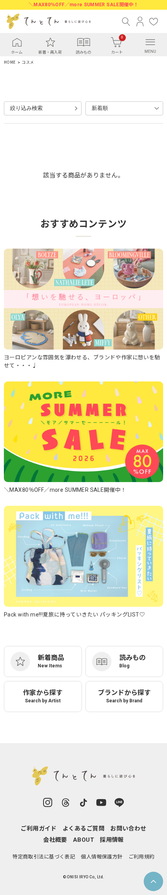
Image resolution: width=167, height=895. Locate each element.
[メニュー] (150, 42)
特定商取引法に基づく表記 (43, 857)
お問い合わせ (128, 828)
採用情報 (112, 839)
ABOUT (83, 839)
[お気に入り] (153, 21)
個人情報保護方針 (101, 857)
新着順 (100, 108)
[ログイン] (140, 21)
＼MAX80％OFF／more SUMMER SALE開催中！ (83, 4)
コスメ (28, 62)
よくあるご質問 (83, 828)
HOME (10, 62)
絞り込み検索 (26, 108)
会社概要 (55, 839)
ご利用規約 (142, 857)
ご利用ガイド (39, 828)
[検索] (126, 21)
